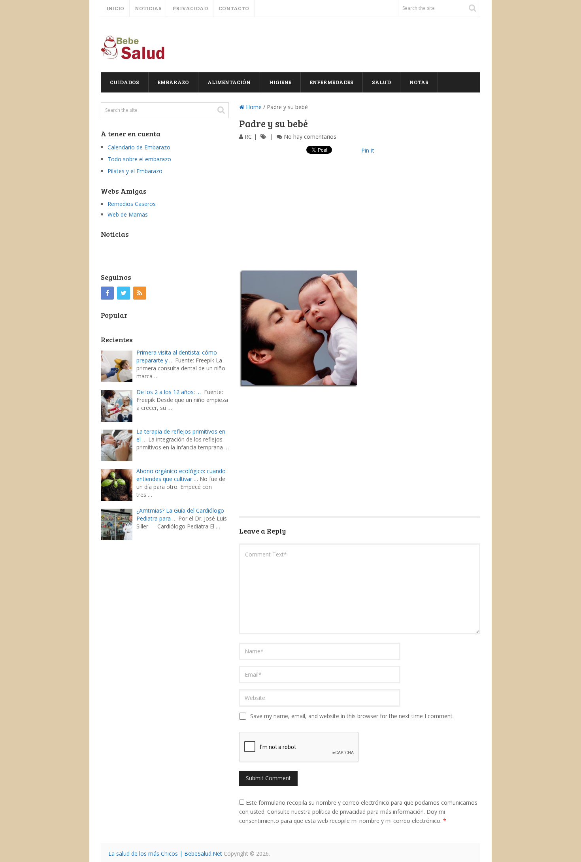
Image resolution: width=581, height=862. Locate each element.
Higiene (280, 82)
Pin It (367, 150)
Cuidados (124, 82)
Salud (381, 82)
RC (248, 136)
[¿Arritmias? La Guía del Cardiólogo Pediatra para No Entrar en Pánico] (118, 523)
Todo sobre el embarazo (139, 159)
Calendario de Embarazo (139, 147)
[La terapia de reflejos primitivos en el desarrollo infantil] (118, 444)
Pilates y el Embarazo (135, 171)
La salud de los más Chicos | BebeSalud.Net (165, 853)
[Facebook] (107, 293)
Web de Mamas (128, 214)
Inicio (115, 8)
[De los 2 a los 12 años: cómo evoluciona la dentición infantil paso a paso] (118, 405)
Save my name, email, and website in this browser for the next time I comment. (352, 716)
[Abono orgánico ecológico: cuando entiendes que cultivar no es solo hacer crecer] (118, 484)
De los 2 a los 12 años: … (168, 392)
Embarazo (173, 82)
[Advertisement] (359, 214)
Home (253, 107)
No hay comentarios (310, 136)
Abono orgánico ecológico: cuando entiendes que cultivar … (181, 475)
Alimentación (229, 82)
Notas (418, 82)
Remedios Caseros (132, 203)
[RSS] (139, 293)
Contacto (234, 8)
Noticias (148, 8)
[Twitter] (123, 293)
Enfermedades (331, 82)
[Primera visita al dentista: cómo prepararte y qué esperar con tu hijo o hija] (118, 365)
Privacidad (190, 8)
